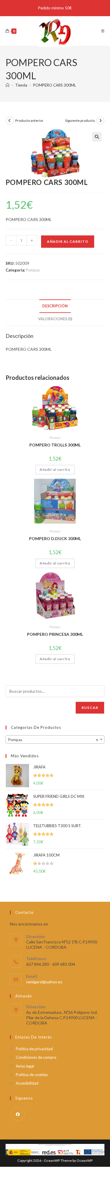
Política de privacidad (34, 1048)
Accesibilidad (27, 1083)
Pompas (33, 270)
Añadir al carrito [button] (55, 469)
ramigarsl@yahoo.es (44, 981)
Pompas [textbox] (53, 739)
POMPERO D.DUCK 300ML (55, 538)
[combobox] (55, 739)
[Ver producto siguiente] (100, 121)
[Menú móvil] (103, 31)
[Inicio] (7, 85)
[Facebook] (18, 1114)
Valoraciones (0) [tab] (55, 319)
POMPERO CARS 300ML (54, 85)
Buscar (90, 707)
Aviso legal (25, 1066)
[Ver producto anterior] (10, 121)
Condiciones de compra (36, 1057)
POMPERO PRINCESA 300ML (55, 634)
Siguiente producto (80, 120)
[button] (96, 136)
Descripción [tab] (55, 306)
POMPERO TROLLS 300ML (55, 444)
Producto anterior (29, 120)
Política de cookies (32, 1074)
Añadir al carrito (67, 241)
